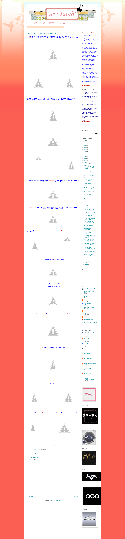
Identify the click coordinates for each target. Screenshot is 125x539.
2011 (85, 160)
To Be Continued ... (87, 364)
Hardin (85, 369)
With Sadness (86, 354)
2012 (85, 158)
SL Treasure (86, 348)
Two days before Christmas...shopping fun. (89, 200)
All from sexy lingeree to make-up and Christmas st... (89, 236)
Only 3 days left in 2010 (89, 175)
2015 (85, 153)
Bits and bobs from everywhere (88, 229)
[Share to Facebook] (44, 449)
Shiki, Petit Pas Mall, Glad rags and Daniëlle (89, 212)
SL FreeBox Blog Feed (89, 299)
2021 (85, 142)
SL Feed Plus (87, 296)
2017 (85, 149)
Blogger (68, 536)
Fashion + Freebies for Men (90, 363)
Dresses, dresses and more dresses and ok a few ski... (89, 240)
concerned (86, 359)
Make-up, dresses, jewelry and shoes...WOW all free (89, 208)
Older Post (76, 496)
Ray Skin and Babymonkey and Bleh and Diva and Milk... (89, 218)
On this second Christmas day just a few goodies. (89, 184)
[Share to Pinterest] (45, 449)
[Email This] (39, 449)
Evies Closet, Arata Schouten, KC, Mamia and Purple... (89, 196)
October (86, 261)
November (87, 259)
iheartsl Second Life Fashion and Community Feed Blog (90, 289)
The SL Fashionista (88, 358)
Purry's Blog (86, 343)
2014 (85, 154)
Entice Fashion (87, 353)
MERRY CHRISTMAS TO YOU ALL (89, 192)
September (87, 262)
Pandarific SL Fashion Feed (90, 310)
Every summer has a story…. (89, 344)
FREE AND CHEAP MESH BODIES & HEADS (54, 26)
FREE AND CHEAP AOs (37, 26)
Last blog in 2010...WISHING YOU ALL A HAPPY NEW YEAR (89, 167)
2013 (85, 156)
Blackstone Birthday (87, 340)
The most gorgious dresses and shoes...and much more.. (88, 172)
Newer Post (30, 496)
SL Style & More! (87, 368)
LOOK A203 (86, 349)
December (87, 163)
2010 (85, 162)
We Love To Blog (87, 373)
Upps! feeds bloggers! (88, 319)
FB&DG (85, 317)
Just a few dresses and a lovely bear (89, 252)
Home (29, 26)
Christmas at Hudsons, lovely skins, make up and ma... (89, 248)
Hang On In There (87, 335)
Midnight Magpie (87, 338)
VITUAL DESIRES (87, 374)
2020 (85, 143)
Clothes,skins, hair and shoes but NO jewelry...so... (89, 180)
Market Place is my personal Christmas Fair (89, 232)
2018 (85, 147)
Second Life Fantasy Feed (89, 326)
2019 (85, 145)
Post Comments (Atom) (56, 500)
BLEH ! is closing (88, 177)
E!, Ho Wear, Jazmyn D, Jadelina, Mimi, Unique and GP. (89, 204)
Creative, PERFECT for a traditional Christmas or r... (89, 244)
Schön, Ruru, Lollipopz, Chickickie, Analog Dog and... (89, 255)
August (86, 264)
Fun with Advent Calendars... (89, 379)
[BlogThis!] (41, 449)
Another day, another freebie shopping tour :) (89, 222)
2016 (85, 151)
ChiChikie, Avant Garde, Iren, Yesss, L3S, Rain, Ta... (89, 189)
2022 (85, 140)
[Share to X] (42, 449)
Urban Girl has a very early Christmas (88, 215)
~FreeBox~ (86, 378)
